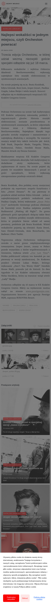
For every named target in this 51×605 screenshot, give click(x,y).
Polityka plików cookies (39, 598)
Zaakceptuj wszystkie (11, 598)
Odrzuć (25, 598)
